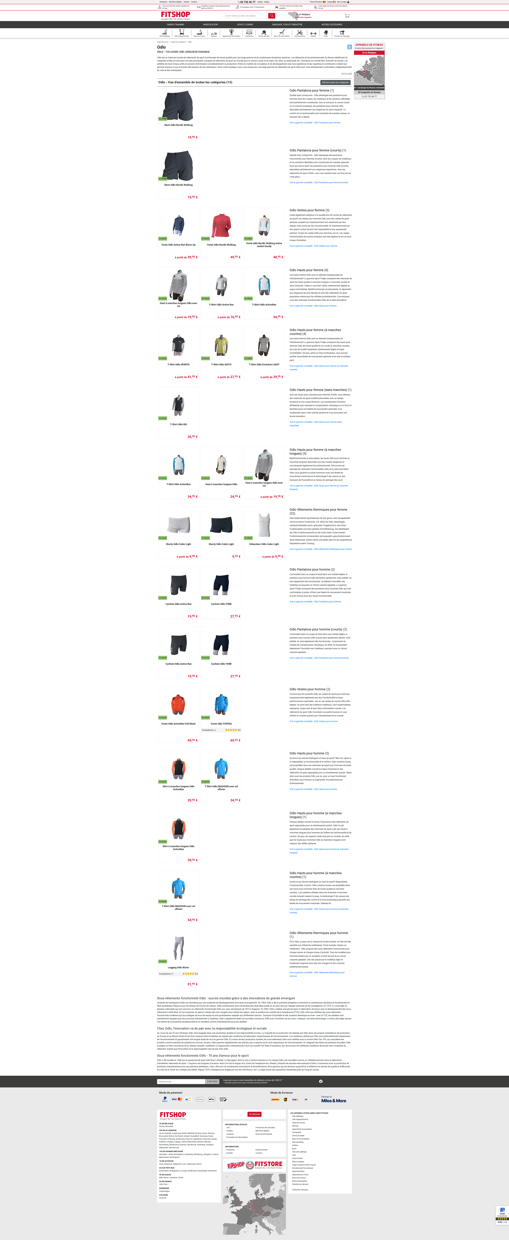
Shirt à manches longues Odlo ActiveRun (178, 788)
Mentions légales (175, 2)
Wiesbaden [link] (163, 1147)
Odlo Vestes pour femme (307, 210)
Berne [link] (166, 1177)
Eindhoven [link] (192, 1171)
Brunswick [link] (163, 1136)
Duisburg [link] (203, 1136)
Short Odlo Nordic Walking (178, 125)
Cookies (229, 1131)
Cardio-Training (175, 24)
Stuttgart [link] (209, 1145)
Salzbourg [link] (191, 1164)
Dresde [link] (187, 1136)
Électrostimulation (299, 1181)
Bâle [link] (161, 1177)
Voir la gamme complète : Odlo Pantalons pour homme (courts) (319, 658)
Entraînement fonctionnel (302, 1168)
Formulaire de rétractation (237, 1137)
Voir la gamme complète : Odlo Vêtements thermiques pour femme (321, 549)
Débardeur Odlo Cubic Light (264, 544)
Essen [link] (210, 1136)
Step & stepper (298, 1162)
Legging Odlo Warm (178, 967)
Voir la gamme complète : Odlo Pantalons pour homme (315, 601)
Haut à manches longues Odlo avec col (178, 304)
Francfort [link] (163, 1139)
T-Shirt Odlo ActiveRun (264, 304)
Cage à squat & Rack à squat (304, 1165)
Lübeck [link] (184, 1142)
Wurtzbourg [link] (174, 1147)
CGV (228, 1127)
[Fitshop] (175, 15)
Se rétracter (254, 1114)
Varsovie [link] (162, 1198)
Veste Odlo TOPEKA (221, 723)
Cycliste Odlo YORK (221, 604)
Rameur (295, 1126)
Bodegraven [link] (175, 1171)
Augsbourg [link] (176, 1133)
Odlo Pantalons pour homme (310, 569)
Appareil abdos (298, 1171)
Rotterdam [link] (212, 1171)
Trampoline (296, 1132)
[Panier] (348, 15)
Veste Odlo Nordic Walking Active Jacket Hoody (264, 245)
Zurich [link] (180, 1177)
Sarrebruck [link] (191, 1145)
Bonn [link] (205, 1133)
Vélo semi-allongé (299, 1152)
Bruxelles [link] (169, 1126)
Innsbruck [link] (168, 1164)
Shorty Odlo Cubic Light (178, 544)
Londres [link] (215, 1154)
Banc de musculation (300, 1139)
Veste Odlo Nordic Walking (221, 244)
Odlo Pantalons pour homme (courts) (316, 629)
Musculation (210, 24)
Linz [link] (184, 1164)
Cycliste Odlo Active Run (179, 604)
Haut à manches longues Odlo (221, 484)
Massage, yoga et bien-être (287, 24)
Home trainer (297, 1158)
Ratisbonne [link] (174, 1145)
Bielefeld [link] (190, 1133)
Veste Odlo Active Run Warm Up (178, 244)
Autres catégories (332, 24)
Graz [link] (161, 1164)
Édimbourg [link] (198, 1154)
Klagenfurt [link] (177, 1164)
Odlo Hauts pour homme (307, 753)
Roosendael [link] (202, 1171)
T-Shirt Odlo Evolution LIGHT (264, 364)
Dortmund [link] (179, 1136)
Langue (330, 2)
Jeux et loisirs (245, 24)
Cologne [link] (170, 1142)
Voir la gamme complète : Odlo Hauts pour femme (313, 306)
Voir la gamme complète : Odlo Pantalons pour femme (315, 122)
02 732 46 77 (370, 96)
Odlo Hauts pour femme (307, 270)
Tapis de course (298, 1123)
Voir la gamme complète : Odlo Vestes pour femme (313, 246)
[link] (369, 70)
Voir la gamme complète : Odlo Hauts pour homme (313, 789)
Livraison (230, 1134)
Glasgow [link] (207, 1154)
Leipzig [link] (177, 1142)
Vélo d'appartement (300, 1119)
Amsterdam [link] (164, 1171)
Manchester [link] (164, 1157)
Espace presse (261, 1150)
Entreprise (163, 2)
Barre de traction (299, 1178)
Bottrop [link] (211, 1133)
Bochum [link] (198, 1133)
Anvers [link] (162, 1126)
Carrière (186, 2)
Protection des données (265, 1127)
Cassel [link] (214, 1139)
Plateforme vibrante (300, 1184)
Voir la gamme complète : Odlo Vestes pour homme (314, 721)
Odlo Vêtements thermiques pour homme (319, 933)
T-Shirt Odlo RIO (178, 424)
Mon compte (341, 2)
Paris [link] (165, 1184)
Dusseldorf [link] (194, 1136)
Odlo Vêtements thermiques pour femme (318, 509)
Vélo (294, 1155)
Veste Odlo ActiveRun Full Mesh (178, 723)
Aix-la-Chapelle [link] (165, 1133)
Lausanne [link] (173, 1177)
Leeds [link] (170, 1154)
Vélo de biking (297, 1142)
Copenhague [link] (164, 1191)
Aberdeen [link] (163, 1154)
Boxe (294, 1149)
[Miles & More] (334, 1099)
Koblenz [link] (162, 1142)
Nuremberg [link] (163, 1145)
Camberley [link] (188, 1154)
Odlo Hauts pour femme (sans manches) (318, 390)
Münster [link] (207, 1142)
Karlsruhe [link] (206, 1139)
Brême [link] (171, 1136)
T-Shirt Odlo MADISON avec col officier (221, 788)
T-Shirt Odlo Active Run (221, 304)
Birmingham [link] (179, 1154)
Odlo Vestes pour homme (308, 689)
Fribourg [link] (171, 1139)
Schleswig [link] (201, 1145)
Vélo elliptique (297, 1116)
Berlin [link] (184, 1133)
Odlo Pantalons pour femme (309, 90)
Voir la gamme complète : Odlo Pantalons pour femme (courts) (319, 182)
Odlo (190, 42)
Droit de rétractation (264, 1134)
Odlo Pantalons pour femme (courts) (315, 150)
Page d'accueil (162, 42)
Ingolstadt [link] (197, 1139)
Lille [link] (160, 1184)
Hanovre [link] (188, 1139)
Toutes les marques (178, 42)
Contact (194, 2)
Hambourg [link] (180, 1139)
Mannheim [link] (192, 1142)
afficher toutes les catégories (335, 82)
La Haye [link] (183, 1171)
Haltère (295, 1145)
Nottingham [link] (175, 1157)
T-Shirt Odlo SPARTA (179, 364)
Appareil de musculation (302, 1129)
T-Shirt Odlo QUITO (221, 364)
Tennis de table (298, 1136)
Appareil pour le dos (300, 1175)
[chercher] (271, 16)
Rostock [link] (182, 1145)
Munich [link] (200, 1142)
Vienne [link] (198, 1164)
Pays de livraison (316, 2)
